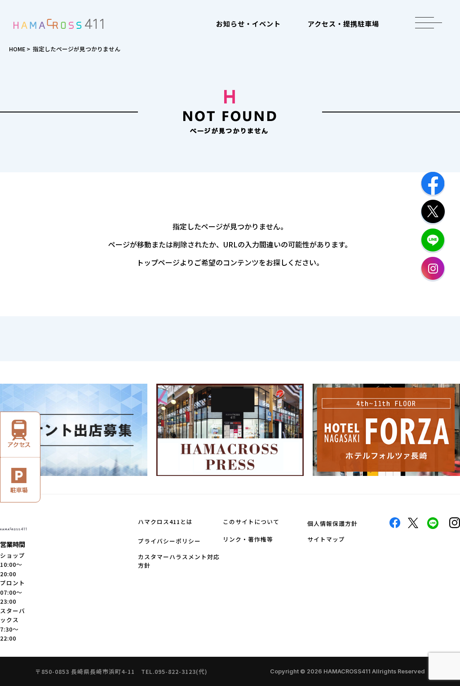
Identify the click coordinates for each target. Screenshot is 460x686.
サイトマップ (326, 539)
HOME (17, 49)
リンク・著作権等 (248, 539)
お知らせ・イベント (248, 23)
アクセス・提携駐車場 (343, 23)
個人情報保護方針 (332, 523)
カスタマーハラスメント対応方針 (179, 560)
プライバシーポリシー (169, 541)
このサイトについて (251, 521)
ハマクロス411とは (165, 521)
